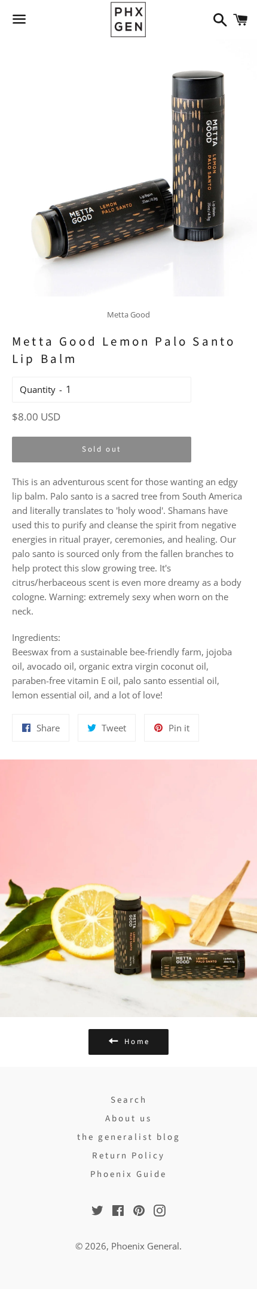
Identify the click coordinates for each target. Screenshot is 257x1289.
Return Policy (128, 1155)
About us (128, 1118)
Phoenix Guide (128, 1174)
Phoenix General (145, 1246)
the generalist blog (128, 1137)
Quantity (38, 389)
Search (129, 1100)
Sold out (101, 449)
